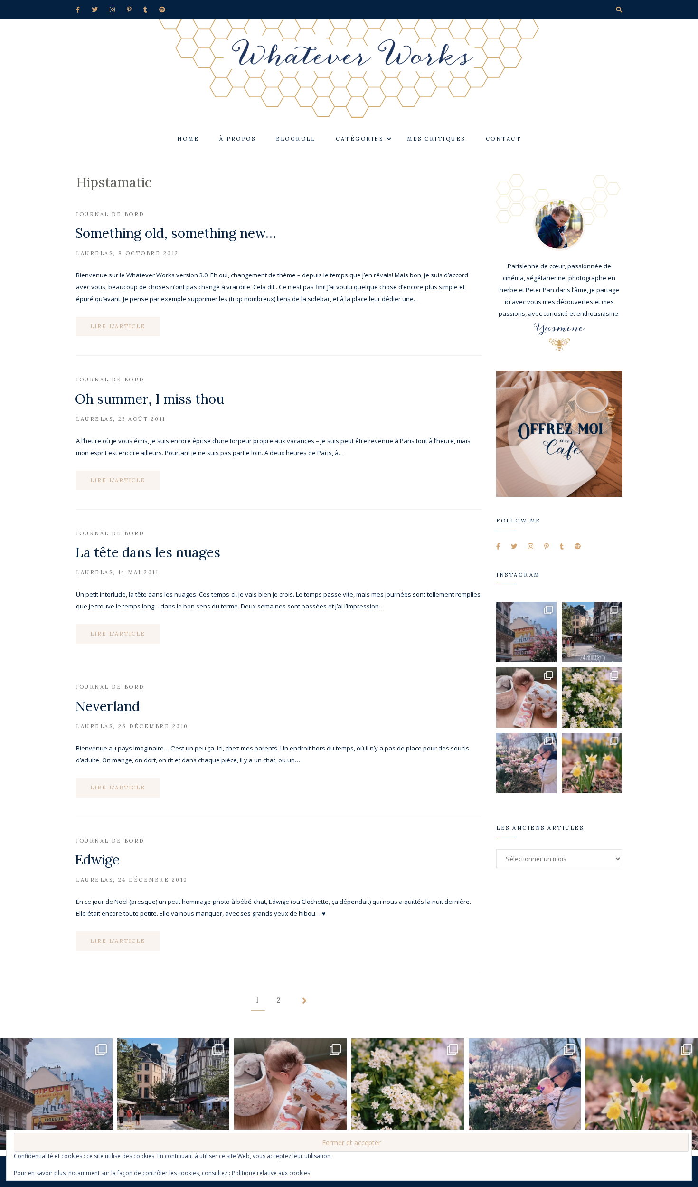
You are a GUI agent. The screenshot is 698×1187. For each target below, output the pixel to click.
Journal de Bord (110, 214)
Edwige (97, 859)
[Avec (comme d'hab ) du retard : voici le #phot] (526, 763)
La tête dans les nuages (147, 552)
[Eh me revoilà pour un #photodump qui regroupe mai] (526, 697)
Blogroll (295, 138)
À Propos (237, 138)
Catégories (359, 138)
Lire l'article (117, 326)
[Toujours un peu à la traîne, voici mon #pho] (592, 763)
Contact (503, 138)
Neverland (107, 706)
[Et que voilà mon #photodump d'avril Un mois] (592, 697)
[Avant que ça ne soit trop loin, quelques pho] (592, 632)
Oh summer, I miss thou (149, 399)
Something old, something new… (175, 233)
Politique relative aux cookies (271, 1173)
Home (188, 138)
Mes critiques (436, 138)
